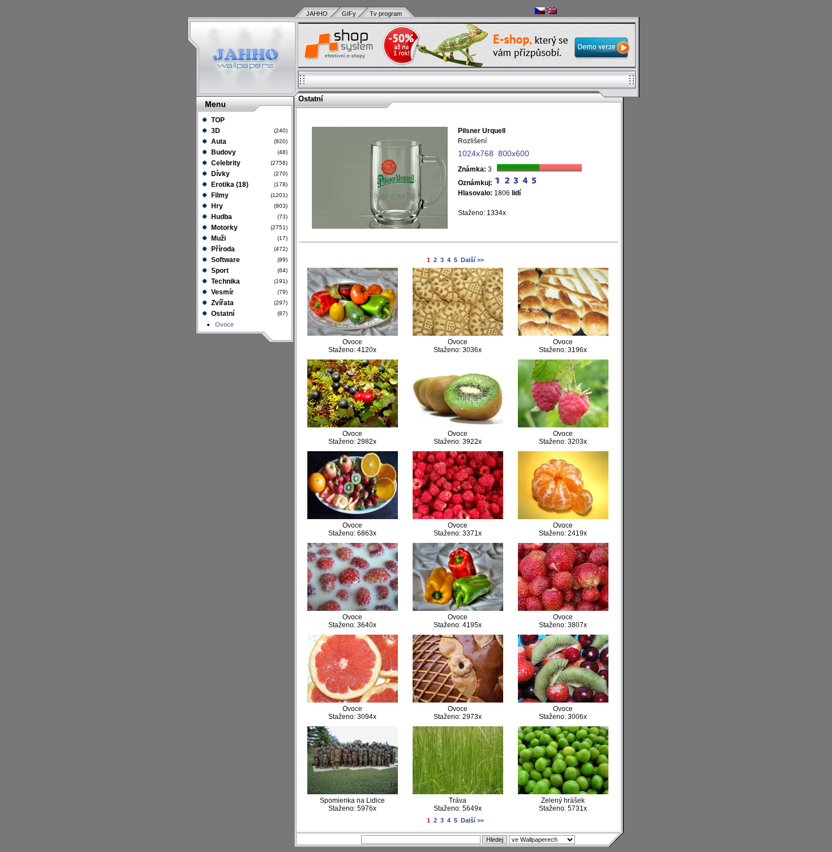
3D (214, 131)
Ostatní (221, 314)
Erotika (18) (228, 185)
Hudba (220, 217)
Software (224, 260)
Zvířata (221, 303)
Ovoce (224, 324)
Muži (217, 238)
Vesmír (221, 292)
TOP (217, 120)
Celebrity (225, 163)
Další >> (472, 259)
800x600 (513, 153)
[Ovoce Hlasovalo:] (352, 333)
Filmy (219, 195)
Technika (224, 281)
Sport (219, 271)
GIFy (349, 13)
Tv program (386, 13)
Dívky (219, 174)
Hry (216, 206)
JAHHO (317, 13)
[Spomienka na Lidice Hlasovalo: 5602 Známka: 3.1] (352, 792)
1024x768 (476, 153)
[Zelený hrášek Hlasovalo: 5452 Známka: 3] (563, 792)
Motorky (223, 228)
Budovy (222, 152)
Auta (217, 141)
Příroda (222, 249)
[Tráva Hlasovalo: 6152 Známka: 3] (458, 792)
